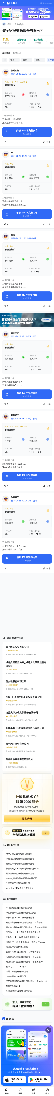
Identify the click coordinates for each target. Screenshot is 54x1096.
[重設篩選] (4, 60)
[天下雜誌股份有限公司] (27, 650)
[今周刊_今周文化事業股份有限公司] (27, 700)
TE (12, 152)
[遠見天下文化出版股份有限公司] (27, 716)
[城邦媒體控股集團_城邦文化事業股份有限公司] (27, 668)
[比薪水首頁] (8, 1018)
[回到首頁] (4, 24)
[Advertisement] (27, 603)
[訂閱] (50, 24)
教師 (13, 235)
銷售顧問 (15, 415)
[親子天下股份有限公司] (27, 747)
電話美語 (15, 333)
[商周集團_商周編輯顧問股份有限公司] (27, 732)
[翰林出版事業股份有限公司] (27, 763)
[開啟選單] (3, 3)
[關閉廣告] (48, 1030)
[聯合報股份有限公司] (27, 685)
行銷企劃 (15, 70)
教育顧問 (15, 497)
